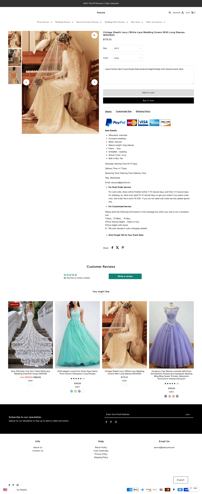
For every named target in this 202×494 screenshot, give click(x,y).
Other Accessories (154, 22)
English (180, 480)
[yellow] (75, 391)
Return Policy (101, 447)
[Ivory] (28, 385)
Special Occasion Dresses (87, 22)
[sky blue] (177, 396)
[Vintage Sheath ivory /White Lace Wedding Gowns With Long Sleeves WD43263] (124, 335)
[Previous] (26, 82)
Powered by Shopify (17, 489)
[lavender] (79, 391)
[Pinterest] (111, 422)
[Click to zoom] (94, 35)
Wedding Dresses (62, 22)
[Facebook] (106, 422)
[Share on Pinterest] (123, 248)
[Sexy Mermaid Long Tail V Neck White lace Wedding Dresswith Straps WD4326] (30, 335)
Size (105, 48)
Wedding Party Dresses (115, 22)
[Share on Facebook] (112, 248)
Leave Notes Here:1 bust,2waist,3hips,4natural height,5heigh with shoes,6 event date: (144, 69)
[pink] (169, 396)
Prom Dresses (43, 22)
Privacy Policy (101, 454)
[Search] (170, 12)
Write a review (125, 276)
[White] (32, 385)
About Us (37, 447)
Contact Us (37, 450)
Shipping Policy (143, 111)
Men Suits (135, 22)
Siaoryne (101, 12)
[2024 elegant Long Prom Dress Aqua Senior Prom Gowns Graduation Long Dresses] (77, 335)
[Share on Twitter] (117, 248)
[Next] (94, 82)
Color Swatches (101, 450)
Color (105, 58)
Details (108, 111)
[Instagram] (116, 422)
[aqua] (71, 391)
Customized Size (124, 111)
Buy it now (148, 100)
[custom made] (83, 391)
